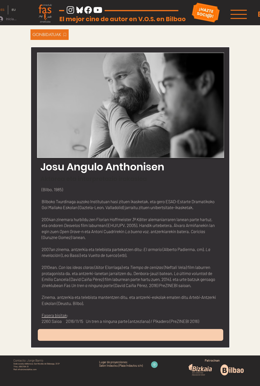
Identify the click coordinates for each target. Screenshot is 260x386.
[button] (239, 14)
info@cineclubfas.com (27, 369)
